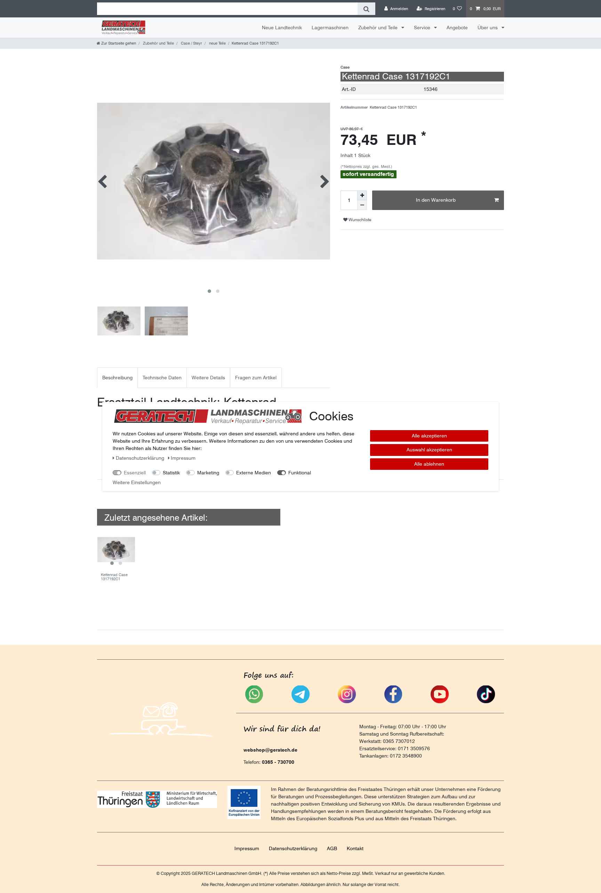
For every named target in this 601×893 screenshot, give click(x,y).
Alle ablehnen (429, 464)
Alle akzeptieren (429, 435)
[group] (116, 549)
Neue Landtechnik (282, 27)
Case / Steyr (191, 43)
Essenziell (135, 472)
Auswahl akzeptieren (429, 450)
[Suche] (366, 8)
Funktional (299, 472)
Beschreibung (117, 377)
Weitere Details (208, 377)
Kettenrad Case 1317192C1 (114, 577)
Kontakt (355, 848)
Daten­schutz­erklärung (293, 848)
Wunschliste (359, 219)
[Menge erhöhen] (362, 195)
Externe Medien (253, 472)
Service (423, 27)
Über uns (488, 27)
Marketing (208, 472)
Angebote (457, 27)
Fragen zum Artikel (256, 377)
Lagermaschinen (330, 27)
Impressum (246, 848)
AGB (332, 848)
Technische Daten (162, 377)
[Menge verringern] (362, 205)
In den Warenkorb (436, 200)
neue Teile (217, 43)
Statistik (171, 472)
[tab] (117, 377)
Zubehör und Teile (378, 27)
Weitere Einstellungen (137, 482)
